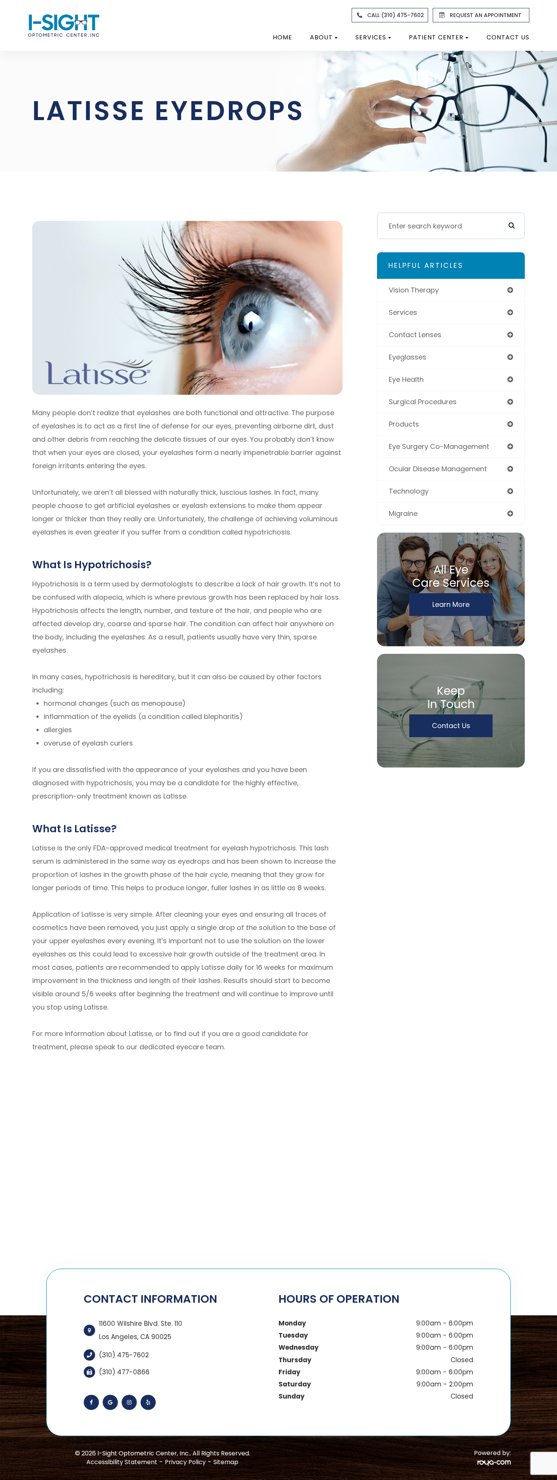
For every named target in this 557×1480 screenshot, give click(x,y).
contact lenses (415, 334)
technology (409, 491)
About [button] (321, 37)
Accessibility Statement (121, 1462)
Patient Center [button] (436, 37)
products (404, 424)
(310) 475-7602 (124, 1355)
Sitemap (225, 1462)
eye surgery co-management (439, 446)
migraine (403, 513)
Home (282, 37)
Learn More (450, 604)
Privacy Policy (185, 1462)
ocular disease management (438, 469)
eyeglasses (407, 357)
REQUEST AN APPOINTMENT (485, 15)
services (403, 312)
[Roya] (494, 1462)
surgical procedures (423, 401)
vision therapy (414, 290)
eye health (406, 379)
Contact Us (508, 37)
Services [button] (370, 37)
